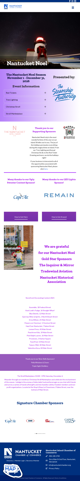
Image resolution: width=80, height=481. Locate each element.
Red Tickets (11, 93)
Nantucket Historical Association (56, 279)
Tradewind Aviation (56, 271)
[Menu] (72, 7)
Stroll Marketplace (14, 113)
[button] (35, 433)
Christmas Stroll (13, 106)
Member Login (20, 460)
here (46, 169)
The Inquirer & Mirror (56, 265)
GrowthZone (62, 478)
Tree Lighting (12, 100)
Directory (10, 460)
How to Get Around (59, 217)
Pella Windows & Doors (40, 362)
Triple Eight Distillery (40, 366)
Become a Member (32, 460)
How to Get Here (21, 217)
